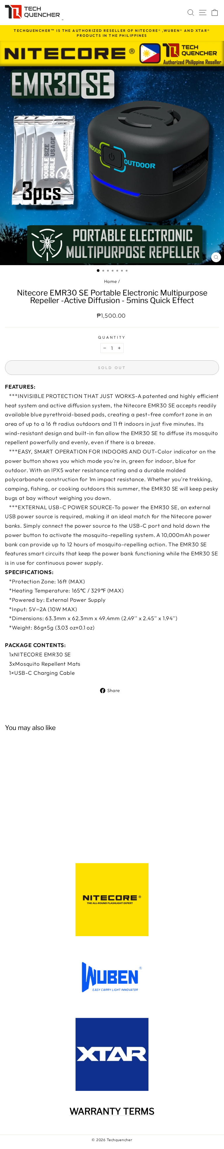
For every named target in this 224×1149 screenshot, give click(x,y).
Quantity (112, 337)
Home (110, 281)
